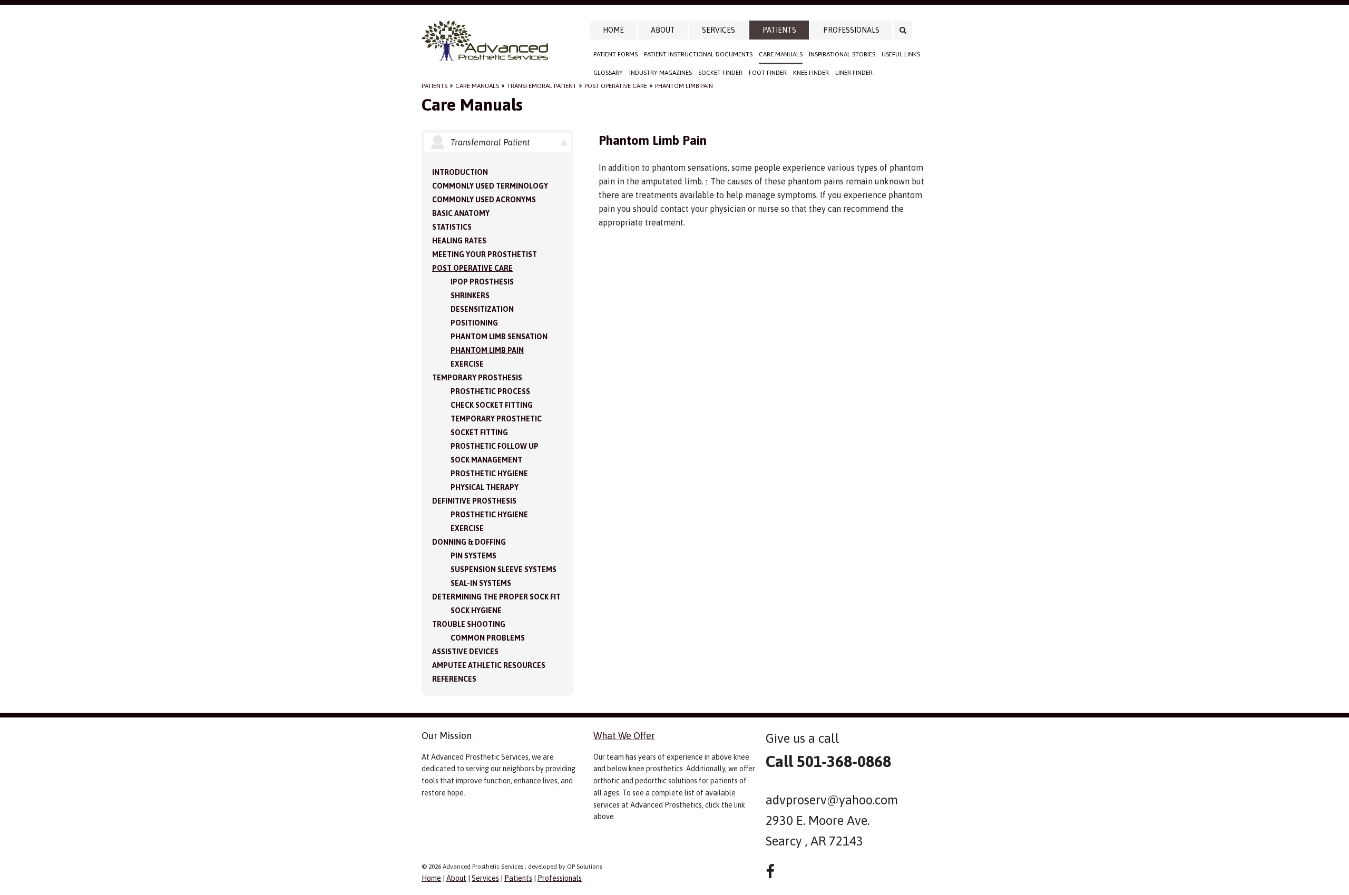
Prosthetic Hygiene (489, 473)
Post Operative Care (615, 86)
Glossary (608, 72)
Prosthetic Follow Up (495, 446)
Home (613, 30)
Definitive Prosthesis (474, 501)
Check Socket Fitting (492, 405)
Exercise (467, 364)
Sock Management (486, 460)
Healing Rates (459, 241)
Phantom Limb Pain (684, 86)
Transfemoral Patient (541, 86)
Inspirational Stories (842, 54)
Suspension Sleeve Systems (503, 569)
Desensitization (482, 309)
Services (718, 30)
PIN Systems (473, 556)
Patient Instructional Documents (698, 54)
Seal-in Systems (481, 583)
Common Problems (488, 638)
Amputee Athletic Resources (488, 665)
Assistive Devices (465, 651)
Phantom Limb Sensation (499, 336)
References (454, 679)
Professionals (851, 30)
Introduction (460, 172)
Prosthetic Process (490, 391)
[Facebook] (770, 871)
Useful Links (901, 54)
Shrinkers (470, 295)
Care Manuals (781, 54)
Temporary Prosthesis (477, 377)
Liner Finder (854, 72)
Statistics (452, 227)
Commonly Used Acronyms (484, 199)
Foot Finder (768, 72)
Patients (779, 30)
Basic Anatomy (461, 213)
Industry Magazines (660, 72)
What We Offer (624, 735)
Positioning (474, 323)
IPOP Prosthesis (482, 282)
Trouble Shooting (468, 624)
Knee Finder (811, 72)
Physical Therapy (485, 487)
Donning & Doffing (469, 542)
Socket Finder (720, 72)
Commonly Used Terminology (490, 186)
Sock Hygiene (476, 610)
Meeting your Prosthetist (484, 254)
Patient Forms (615, 54)
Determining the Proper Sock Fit (496, 597)
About (663, 30)
